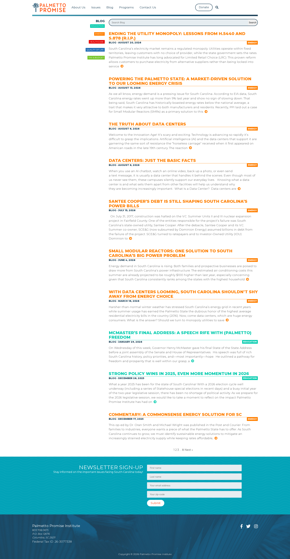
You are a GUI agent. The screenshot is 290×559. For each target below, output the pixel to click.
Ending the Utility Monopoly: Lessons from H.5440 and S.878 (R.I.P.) (177, 36)
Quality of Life (95, 49)
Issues (96, 7)
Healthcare (97, 42)
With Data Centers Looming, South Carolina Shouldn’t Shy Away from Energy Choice (183, 294)
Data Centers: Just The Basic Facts (153, 160)
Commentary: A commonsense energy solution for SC (175, 414)
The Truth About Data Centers (147, 124)
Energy (99, 34)
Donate (204, 7)
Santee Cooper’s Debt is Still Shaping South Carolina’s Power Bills (178, 203)
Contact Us (148, 7)
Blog (109, 7)
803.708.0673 (40, 530)
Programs (126, 7)
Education (97, 26)
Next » (189, 449)
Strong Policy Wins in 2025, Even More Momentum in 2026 (179, 373)
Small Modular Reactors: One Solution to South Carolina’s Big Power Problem (170, 253)
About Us (78, 7)
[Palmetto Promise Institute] (49, 7)
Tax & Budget (96, 57)
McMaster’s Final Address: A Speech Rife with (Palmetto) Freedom (180, 335)
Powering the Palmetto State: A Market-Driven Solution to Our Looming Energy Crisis (180, 81)
